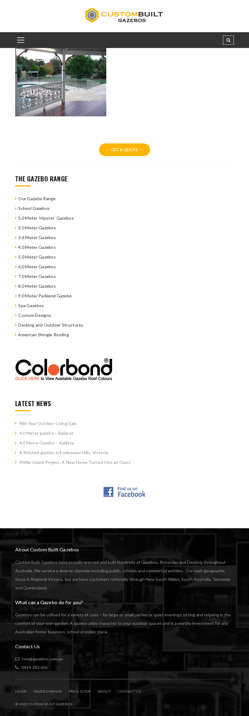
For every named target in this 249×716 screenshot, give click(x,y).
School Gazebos (34, 208)
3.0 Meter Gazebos (37, 227)
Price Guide (80, 691)
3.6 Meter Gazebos (37, 237)
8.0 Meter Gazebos (37, 286)
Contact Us (129, 691)
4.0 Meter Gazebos (37, 247)
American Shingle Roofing (43, 334)
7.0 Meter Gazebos (37, 276)
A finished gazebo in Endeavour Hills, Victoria (63, 452)
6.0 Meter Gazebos (37, 266)
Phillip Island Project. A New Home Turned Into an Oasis (75, 462)
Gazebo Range (47, 691)
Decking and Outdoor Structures (50, 324)
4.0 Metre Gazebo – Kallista (46, 442)
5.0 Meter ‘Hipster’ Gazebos (46, 218)
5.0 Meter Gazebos (37, 256)
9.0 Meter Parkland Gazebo (45, 295)
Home (21, 691)
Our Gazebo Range (37, 198)
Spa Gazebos (31, 305)
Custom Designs (34, 315)
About (104, 691)
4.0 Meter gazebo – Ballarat (46, 433)
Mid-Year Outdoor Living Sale (48, 423)
